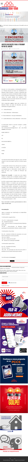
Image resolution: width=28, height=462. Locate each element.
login (21, 267)
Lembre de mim (13, 282)
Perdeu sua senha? (5, 285)
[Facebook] (11, 458)
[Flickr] (14, 458)
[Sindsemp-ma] (14, 6)
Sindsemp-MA (5, 48)
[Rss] (10, 458)
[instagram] (17, 458)
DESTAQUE (6, 25)
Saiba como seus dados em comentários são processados (12, 271)
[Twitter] (13, 458)
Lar (2, 25)
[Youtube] (16, 458)
